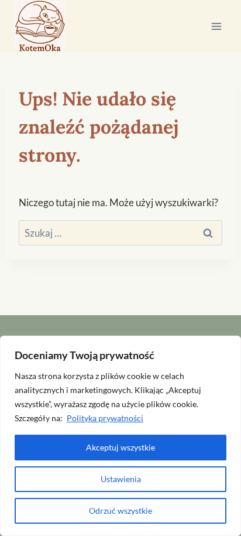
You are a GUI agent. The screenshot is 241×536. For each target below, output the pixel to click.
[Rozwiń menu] (216, 26)
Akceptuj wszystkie (120, 447)
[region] (120, 436)
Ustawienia (121, 479)
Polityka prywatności (105, 418)
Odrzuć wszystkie (120, 510)
